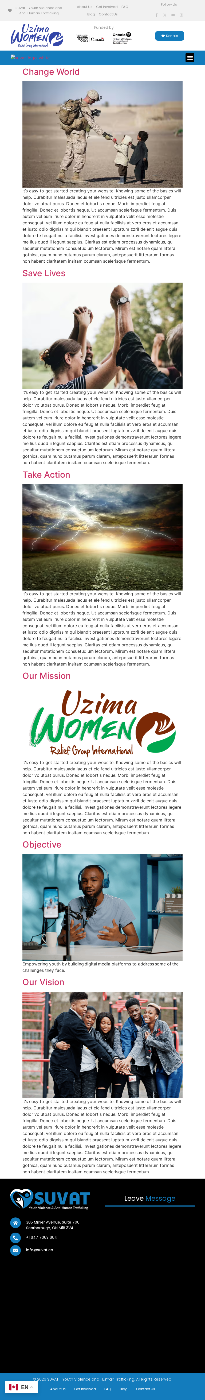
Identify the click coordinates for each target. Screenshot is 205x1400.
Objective (41, 844)
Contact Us (108, 14)
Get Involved (107, 6)
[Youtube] (173, 14)
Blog (91, 14)
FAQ (124, 6)
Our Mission (46, 676)
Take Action (46, 474)
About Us (84, 6)
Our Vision (43, 982)
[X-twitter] (164, 14)
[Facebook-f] (156, 14)
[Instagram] (181, 14)
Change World (51, 72)
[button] (190, 57)
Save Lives (43, 273)
